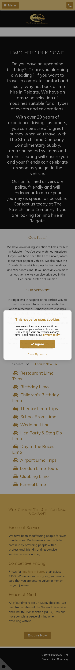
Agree (39, 344)
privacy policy (51, 334)
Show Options (37, 354)
